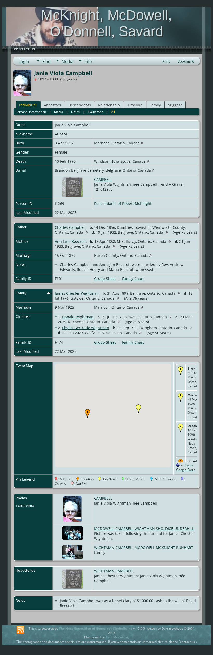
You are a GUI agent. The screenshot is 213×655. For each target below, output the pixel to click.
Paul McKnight (116, 637)
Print (166, 61)
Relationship (109, 104)
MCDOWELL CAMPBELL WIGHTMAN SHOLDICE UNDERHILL (144, 528)
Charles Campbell (70, 227)
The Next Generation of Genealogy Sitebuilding (95, 628)
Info (88, 61)
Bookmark (186, 61)
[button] (138, 408)
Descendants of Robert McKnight (122, 203)
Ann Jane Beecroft (70, 241)
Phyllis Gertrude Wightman (85, 327)
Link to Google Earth (185, 467)
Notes (75, 111)
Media (68, 61)
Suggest (175, 104)
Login (23, 61)
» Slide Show (25, 506)
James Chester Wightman (77, 293)
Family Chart (133, 278)
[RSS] (20, 630)
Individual (28, 104)
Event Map (95, 111)
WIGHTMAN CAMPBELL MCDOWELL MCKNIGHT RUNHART (143, 547)
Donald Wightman (78, 316)
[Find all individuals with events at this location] (142, 143)
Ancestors (52, 104)
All (113, 111)
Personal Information (31, 111)
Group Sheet (105, 278)
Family (155, 104)
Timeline (134, 104)
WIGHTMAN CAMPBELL (114, 570)
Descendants (79, 104)
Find (46, 61)
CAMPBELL (103, 179)
